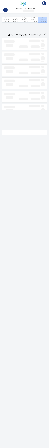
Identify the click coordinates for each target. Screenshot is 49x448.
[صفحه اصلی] (23, 3)
